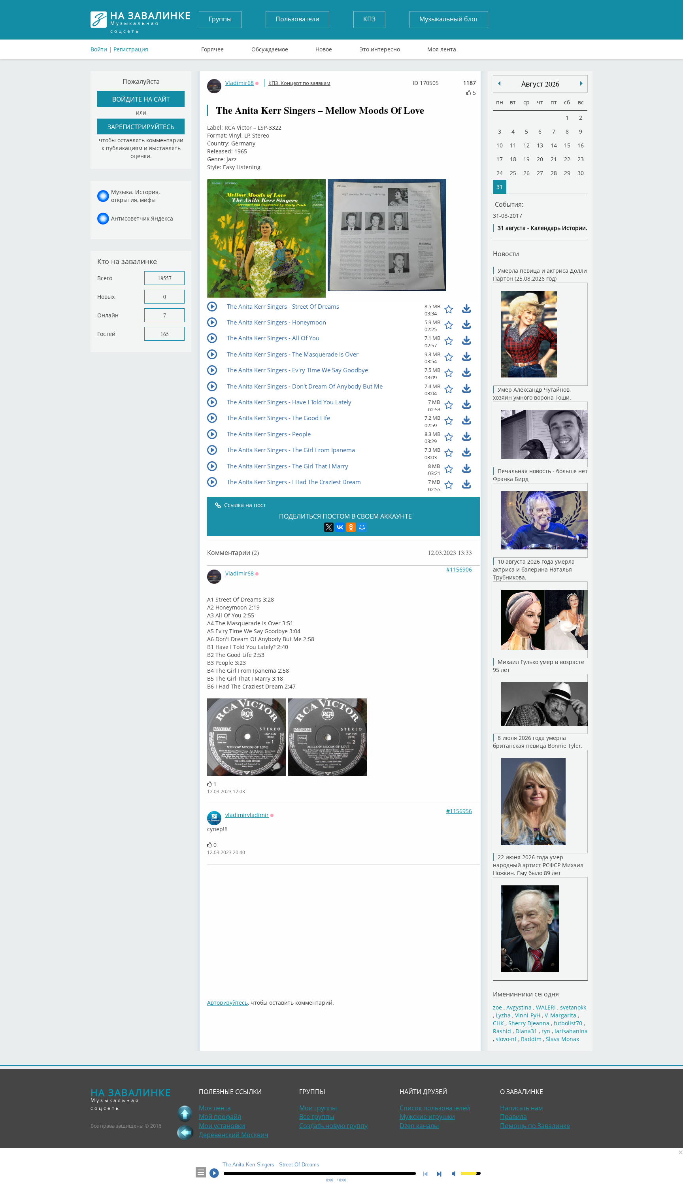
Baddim (531, 1039)
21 (554, 159)
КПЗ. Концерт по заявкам (299, 83)
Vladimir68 (239, 83)
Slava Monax (562, 1039)
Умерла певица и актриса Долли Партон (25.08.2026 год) (540, 274)
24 (499, 173)
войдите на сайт (141, 99)
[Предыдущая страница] (184, 1132)
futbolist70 (568, 1023)
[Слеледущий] (499, 83)
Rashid (502, 1031)
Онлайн (108, 315)
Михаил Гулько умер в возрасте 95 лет (538, 666)
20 (540, 159)
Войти (99, 49)
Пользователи (297, 19)
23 (580, 159)
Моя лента (441, 47)
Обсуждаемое (269, 47)
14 (554, 145)
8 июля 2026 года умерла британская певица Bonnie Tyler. (538, 741)
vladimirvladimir (247, 815)
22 (567, 159)
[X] (329, 527)
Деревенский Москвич (233, 1134)
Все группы (316, 1116)
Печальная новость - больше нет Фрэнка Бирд (540, 475)
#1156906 (459, 569)
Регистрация (130, 49)
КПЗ (369, 19)
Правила (513, 1116)
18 (513, 159)
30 (580, 173)
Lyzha (503, 1015)
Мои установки (222, 1125)
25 (513, 173)
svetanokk (573, 1007)
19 (526, 159)
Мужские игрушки (427, 1116)
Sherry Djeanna (528, 1023)
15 (567, 145)
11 (513, 145)
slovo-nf (506, 1039)
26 (526, 173)
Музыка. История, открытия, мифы (135, 196)
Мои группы (318, 1108)
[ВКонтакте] (340, 527)
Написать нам (521, 1108)
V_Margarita (560, 1015)
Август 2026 (540, 84)
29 (567, 173)
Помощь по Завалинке (535, 1125)
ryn (545, 1031)
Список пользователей (435, 1108)
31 (499, 187)
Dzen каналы (419, 1125)
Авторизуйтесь (227, 1002)
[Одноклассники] (351, 527)
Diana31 (526, 1031)
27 (540, 173)
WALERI (546, 1007)
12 (526, 145)
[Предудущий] (581, 83)
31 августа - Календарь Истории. (542, 228)
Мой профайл (220, 1116)
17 (499, 159)
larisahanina (571, 1031)
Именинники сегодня (526, 994)
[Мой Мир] (362, 527)
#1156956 (459, 811)
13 (540, 145)
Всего (104, 278)
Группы (220, 19)
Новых (106, 296)
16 (580, 145)
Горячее (212, 47)
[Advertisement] (444, 927)
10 (499, 145)
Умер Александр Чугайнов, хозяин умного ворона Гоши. (532, 393)
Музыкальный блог (448, 19)
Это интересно (380, 47)
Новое (323, 47)
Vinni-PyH (527, 1015)
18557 (165, 278)
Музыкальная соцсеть (150, 19)
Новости (506, 253)
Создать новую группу (333, 1125)
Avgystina (519, 1007)
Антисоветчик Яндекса (142, 218)
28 (554, 173)
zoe (497, 1007)
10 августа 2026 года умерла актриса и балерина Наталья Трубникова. (534, 569)
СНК (498, 1023)
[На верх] (184, 1113)
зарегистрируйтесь (141, 127)
